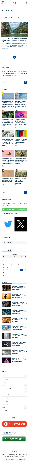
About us (4, 407)
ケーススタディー (6, 391)
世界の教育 (5, 404)
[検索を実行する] (25, 82)
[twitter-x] (12, 451)
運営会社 (4, 410)
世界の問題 (5, 401)
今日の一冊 (5, 398)
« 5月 (3, 275)
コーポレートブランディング (21, 454)
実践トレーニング (6, 388)
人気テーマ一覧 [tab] (20, 17)
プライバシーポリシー (10, 454)
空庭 (14, 2)
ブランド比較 (5, 395)
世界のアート (5, 382)
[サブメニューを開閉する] (25, 376)
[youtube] (14, 451)
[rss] (16, 451)
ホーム (3, 454)
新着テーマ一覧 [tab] (8, 17)
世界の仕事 (5, 379)
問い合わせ (7, 456)
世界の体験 (5, 376)
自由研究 (4, 385)
